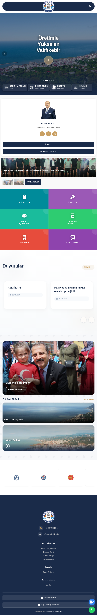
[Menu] (7, 6)
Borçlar (48, 585)
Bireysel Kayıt (48, 552)
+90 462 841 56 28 (51, 528)
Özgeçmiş (48, 144)
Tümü (87, 267)
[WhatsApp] (92, 610)
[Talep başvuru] (92, 602)
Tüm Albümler (88, 399)
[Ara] (90, 6)
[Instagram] (54, 133)
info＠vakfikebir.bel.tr (51, 534)
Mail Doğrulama (48, 559)
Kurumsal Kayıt (48, 556)
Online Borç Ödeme (48, 548)
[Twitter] (48, 133)
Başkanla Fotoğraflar (48, 151)
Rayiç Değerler (48, 572)
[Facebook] (42, 133)
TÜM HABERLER (33, 182)
